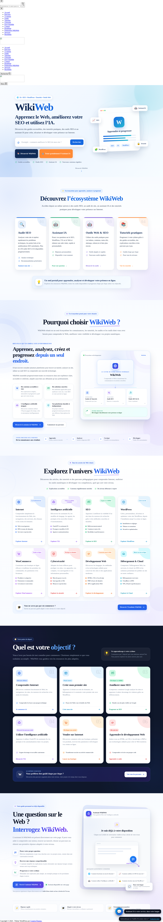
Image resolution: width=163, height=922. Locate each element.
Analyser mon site (25, 266)
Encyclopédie (9, 59)
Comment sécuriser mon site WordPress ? (131, 881)
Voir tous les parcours (134, 774)
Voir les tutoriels (126, 266)
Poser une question (59, 266)
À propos (7, 51)
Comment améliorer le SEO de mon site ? (131, 874)
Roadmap (7, 63)
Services (7, 67)
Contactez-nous (154, 919)
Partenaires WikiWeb (11, 65)
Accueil (7, 47)
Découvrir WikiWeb (26, 154)
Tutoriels (7, 55)
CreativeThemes (36, 921)
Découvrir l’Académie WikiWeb (130, 607)
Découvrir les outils (93, 266)
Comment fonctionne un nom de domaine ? (101, 874)
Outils (6, 53)
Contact (7, 61)
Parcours (7, 49)
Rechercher (77, 142)
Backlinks (7, 69)
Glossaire (7, 57)
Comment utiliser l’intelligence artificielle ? (101, 881)
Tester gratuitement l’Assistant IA (56, 154)
